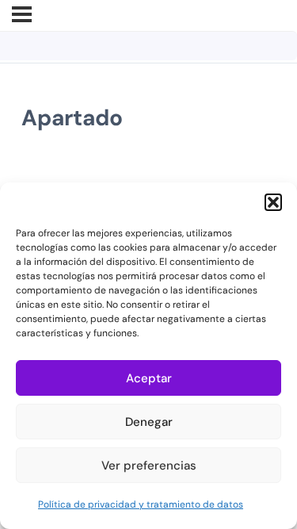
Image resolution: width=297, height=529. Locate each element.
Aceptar (149, 378)
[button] (273, 202)
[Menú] (22, 14)
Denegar (149, 422)
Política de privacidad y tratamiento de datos (140, 504)
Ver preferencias (148, 465)
